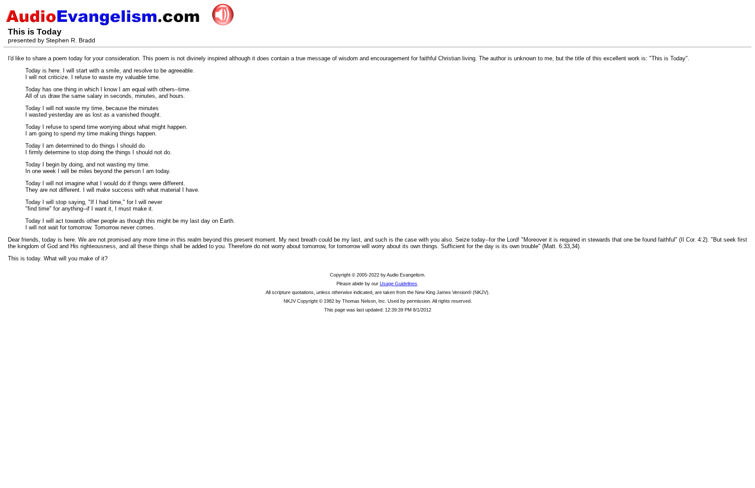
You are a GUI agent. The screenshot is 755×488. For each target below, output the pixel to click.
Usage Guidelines (398, 283)
